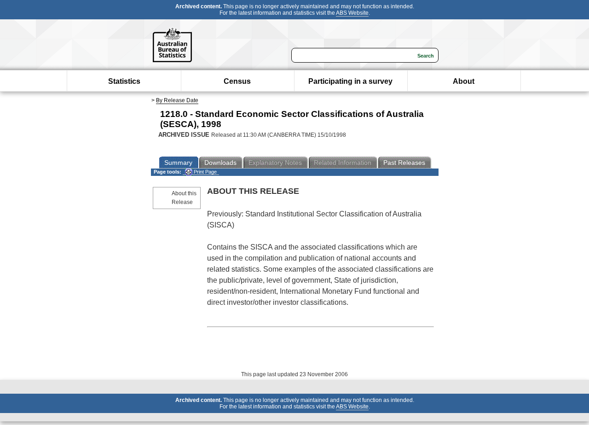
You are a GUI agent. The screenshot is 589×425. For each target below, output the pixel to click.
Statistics (124, 81)
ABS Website (352, 13)
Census (237, 81)
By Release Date (177, 100)
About (463, 81)
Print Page (204, 172)
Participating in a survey (350, 81)
